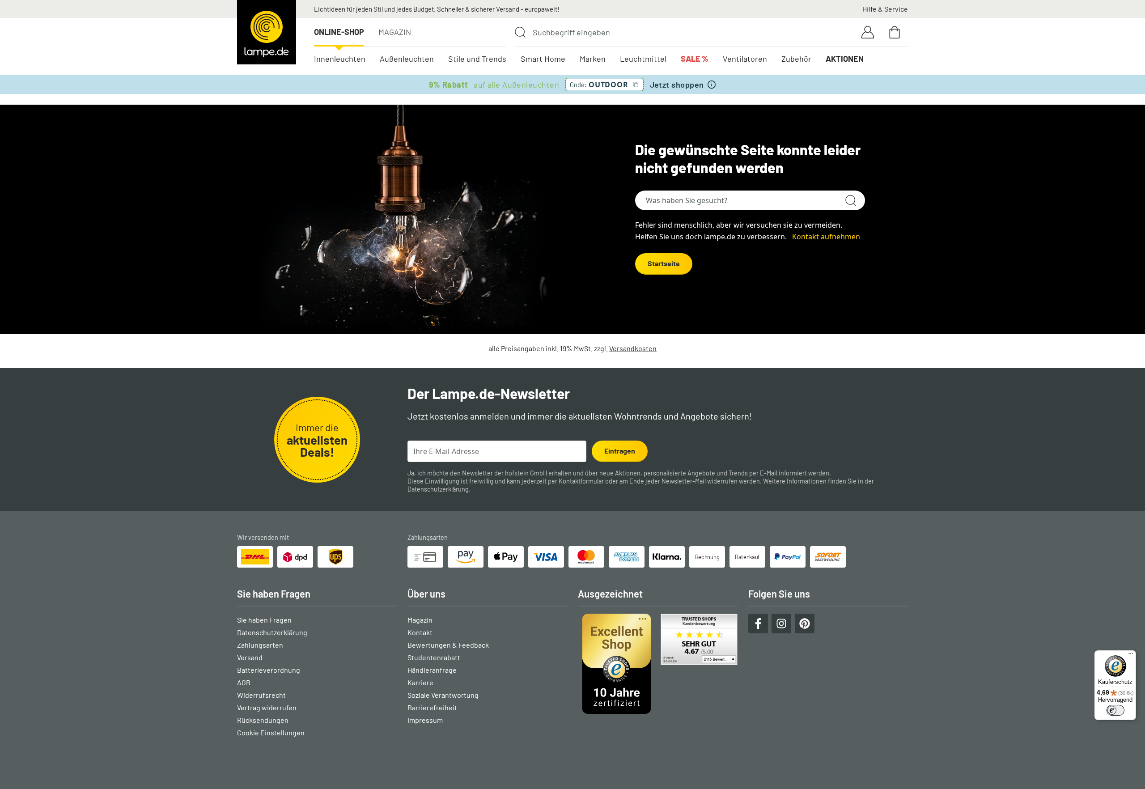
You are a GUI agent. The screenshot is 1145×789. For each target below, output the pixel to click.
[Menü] (1130, 655)
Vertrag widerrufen (267, 707)
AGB (243, 682)
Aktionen (845, 59)
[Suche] (520, 32)
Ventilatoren (745, 59)
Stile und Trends (477, 59)
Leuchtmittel (643, 59)
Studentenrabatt (433, 657)
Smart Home (543, 59)
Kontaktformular (581, 481)
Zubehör (796, 59)
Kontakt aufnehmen (826, 237)
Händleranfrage (432, 670)
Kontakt (420, 632)
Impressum (425, 720)
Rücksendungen (262, 720)
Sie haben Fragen (264, 619)
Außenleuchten (407, 59)
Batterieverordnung (268, 670)
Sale (694, 59)
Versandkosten (633, 348)
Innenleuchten (339, 59)
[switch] (1115, 710)
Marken (593, 59)
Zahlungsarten (260, 645)
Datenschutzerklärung (438, 489)
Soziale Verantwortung (443, 695)
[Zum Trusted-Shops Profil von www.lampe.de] (658, 664)
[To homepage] (266, 32)
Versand (250, 657)
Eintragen (619, 450)
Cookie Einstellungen (271, 732)
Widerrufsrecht (261, 695)
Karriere (420, 682)
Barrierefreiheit (432, 707)
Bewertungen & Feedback (448, 645)
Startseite (664, 263)
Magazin (394, 32)
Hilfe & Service (885, 8)
